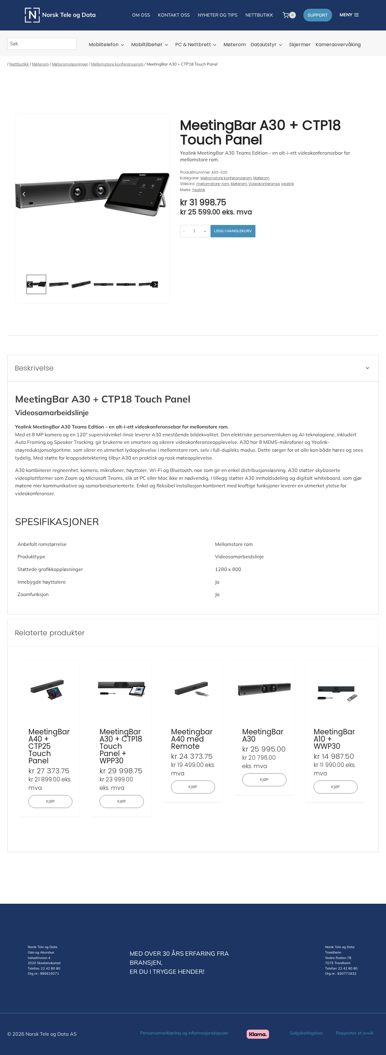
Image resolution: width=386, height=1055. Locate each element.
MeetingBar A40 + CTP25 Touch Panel (49, 746)
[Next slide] (161, 194)
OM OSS (141, 15)
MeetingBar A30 (262, 735)
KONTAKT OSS (174, 15)
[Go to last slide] (24, 194)
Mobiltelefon (104, 44)
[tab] (80, 265)
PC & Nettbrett (193, 44)
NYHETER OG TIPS (217, 15)
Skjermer (300, 44)
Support (318, 15)
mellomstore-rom (212, 183)
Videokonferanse (264, 183)
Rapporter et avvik (354, 1033)
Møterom (234, 44)
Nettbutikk (19, 64)
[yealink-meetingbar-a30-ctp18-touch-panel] (92, 194)
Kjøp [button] (50, 801)
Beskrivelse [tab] (34, 368)
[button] (36, 284)
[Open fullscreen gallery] (163, 265)
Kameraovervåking (338, 44)
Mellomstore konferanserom (117, 64)
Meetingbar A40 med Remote (192, 739)
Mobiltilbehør (147, 44)
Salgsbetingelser (306, 1033)
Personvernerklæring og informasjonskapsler (184, 1033)
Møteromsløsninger (70, 64)
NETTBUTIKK (259, 15)
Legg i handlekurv (233, 231)
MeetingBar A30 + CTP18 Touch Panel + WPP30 (121, 746)
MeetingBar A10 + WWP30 (334, 739)
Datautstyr (264, 44)
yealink (287, 183)
